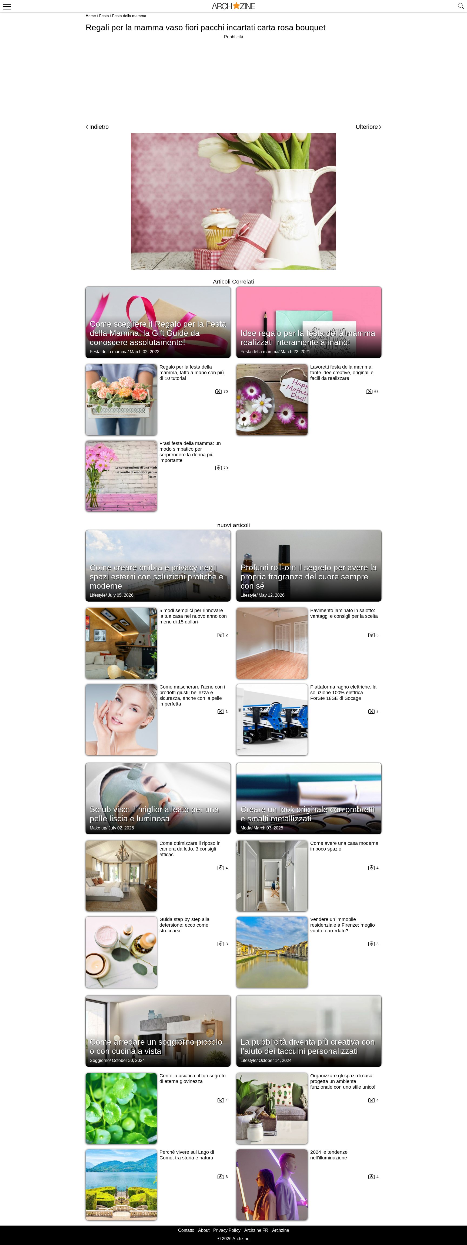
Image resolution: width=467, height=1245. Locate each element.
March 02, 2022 (144, 351)
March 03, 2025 (268, 828)
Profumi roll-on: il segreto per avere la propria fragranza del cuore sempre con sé (309, 576)
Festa (104, 16)
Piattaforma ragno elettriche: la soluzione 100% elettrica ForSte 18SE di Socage (343, 692)
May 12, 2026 (272, 595)
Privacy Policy (227, 1230)
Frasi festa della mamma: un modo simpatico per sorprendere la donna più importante (190, 452)
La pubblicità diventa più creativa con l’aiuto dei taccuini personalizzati (308, 1046)
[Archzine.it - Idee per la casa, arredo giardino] (233, 6)
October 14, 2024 (275, 1060)
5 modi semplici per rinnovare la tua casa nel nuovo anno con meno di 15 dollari (193, 616)
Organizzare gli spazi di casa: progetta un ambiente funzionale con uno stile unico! (342, 1081)
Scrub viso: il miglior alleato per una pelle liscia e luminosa (154, 814)
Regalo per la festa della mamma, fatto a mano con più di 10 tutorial (191, 372)
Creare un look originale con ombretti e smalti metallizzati (308, 814)
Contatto (186, 1230)
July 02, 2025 (121, 828)
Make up (98, 828)
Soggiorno (100, 1060)
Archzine (280, 1230)
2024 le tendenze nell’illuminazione (329, 1154)
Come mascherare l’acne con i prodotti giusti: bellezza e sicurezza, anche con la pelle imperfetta (192, 695)
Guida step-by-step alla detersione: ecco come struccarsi (184, 925)
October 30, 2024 (128, 1060)
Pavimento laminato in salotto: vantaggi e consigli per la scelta (344, 613)
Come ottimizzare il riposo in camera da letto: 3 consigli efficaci (190, 849)
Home (91, 16)
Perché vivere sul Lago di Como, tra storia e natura (186, 1154)
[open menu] (6, 6)
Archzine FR (256, 1230)
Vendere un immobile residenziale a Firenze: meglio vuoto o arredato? (342, 925)
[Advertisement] (233, 78)
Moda (246, 828)
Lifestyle (98, 595)
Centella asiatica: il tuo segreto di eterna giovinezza (192, 1078)
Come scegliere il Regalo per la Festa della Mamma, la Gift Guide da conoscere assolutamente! (158, 333)
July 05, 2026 (121, 595)
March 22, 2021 (295, 351)
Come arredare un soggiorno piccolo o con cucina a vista (156, 1046)
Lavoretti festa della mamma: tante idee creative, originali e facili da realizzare (341, 372)
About (203, 1230)
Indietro (99, 126)
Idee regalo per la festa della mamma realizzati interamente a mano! (308, 338)
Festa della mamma (129, 16)
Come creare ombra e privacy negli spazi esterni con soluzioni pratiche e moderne (157, 576)
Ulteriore (367, 126)
